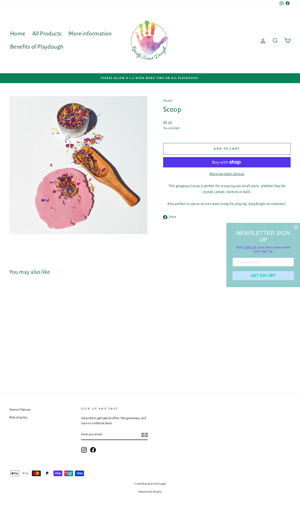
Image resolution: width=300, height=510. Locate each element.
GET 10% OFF (263, 276)
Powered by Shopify (149, 491)
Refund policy (18, 417)
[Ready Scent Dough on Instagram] (84, 450)
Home (17, 34)
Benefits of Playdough (37, 47)
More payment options (227, 174)
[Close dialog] (295, 227)
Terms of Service (19, 409)
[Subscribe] (145, 435)
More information (90, 34)
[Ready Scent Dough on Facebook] (93, 450)
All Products (47, 34)
